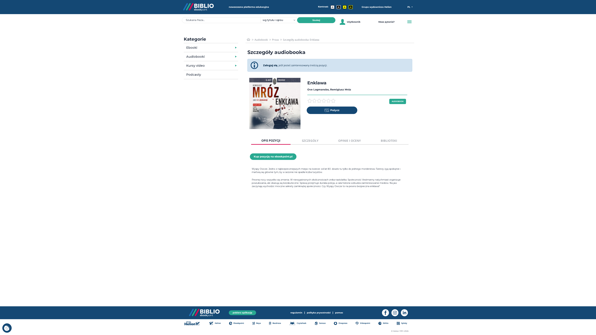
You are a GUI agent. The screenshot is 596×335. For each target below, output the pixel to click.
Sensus (322, 323)
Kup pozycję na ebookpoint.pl (273, 156)
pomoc (339, 312)
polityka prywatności (319, 312)
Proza (275, 39)
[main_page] (248, 39)
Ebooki (191, 47)
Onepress (342, 323)
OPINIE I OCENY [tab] (349, 140)
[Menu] (409, 22)
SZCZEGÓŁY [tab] (310, 140)
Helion (217, 323)
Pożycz (334, 110)
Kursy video (195, 65)
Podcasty (193, 74)
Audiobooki (195, 56)
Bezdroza (276, 323)
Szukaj (316, 20)
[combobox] (281, 20)
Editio (385, 323)
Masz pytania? (386, 21)
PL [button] (409, 7)
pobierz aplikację (242, 312)
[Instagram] (396, 312)
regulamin (296, 312)
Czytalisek (301, 323)
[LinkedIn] (405, 312)
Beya (258, 323)
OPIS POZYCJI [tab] (270, 140)
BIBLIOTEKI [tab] (389, 140)
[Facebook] (386, 312)
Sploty (404, 323)
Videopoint (364, 323)
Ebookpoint (238, 323)
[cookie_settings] (7, 328)
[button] (219, 47)
